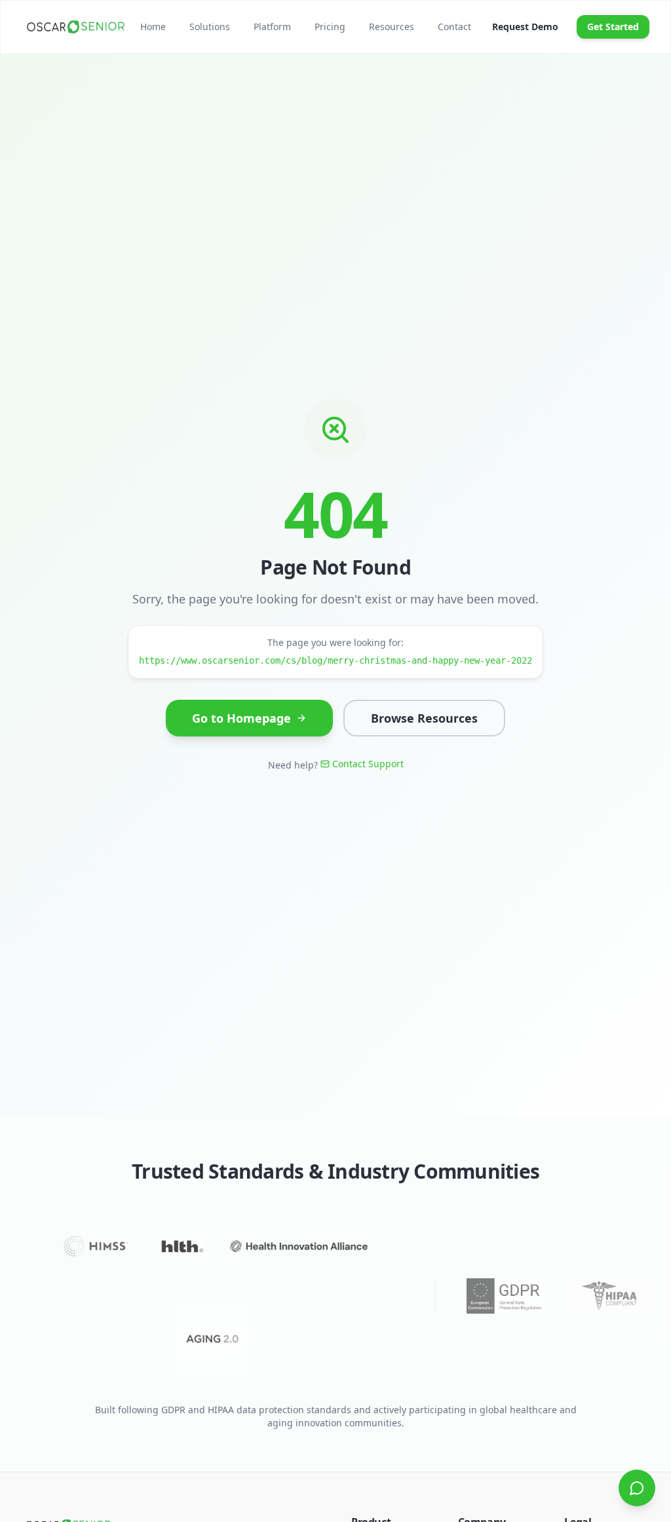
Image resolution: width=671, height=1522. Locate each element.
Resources (391, 26)
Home (153, 26)
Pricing (330, 26)
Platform (272, 26)
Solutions (209, 26)
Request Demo (525, 26)
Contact (454, 26)
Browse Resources (424, 718)
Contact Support (368, 763)
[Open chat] (637, 1488)
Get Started (613, 26)
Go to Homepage (241, 718)
